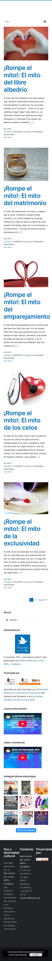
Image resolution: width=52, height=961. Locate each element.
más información (21, 955)
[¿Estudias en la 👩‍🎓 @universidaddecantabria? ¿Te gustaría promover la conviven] (41, 818)
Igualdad (27, 132)
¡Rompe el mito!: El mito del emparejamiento (27, 305)
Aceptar (36, 955)
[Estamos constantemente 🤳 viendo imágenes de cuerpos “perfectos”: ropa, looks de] (26, 803)
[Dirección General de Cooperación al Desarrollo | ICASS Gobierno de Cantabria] (42, 859)
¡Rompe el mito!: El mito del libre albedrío (22, 78)
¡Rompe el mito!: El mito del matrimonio (25, 196)
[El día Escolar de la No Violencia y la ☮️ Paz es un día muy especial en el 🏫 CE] (26, 788)
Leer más (7, 137)
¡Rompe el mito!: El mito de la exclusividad (22, 532)
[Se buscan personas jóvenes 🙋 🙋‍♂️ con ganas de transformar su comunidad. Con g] (41, 803)
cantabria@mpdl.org (26, 5)
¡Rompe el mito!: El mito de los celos (22, 420)
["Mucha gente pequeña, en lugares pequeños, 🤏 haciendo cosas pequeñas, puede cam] (26, 818)
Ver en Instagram (27, 830)
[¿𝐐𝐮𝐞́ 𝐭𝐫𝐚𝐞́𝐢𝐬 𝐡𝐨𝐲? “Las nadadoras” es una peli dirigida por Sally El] (11, 788)
